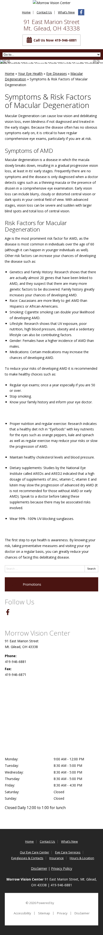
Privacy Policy (61, 868)
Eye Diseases (56, 73)
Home (26, 12)
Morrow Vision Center (37, 632)
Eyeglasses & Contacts (27, 858)
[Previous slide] (6, 61)
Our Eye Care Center (34, 852)
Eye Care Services (67, 852)
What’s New (66, 12)
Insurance (56, 858)
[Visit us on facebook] (81, 12)
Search (91, 568)
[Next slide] (96, 61)
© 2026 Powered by (40, 903)
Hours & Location (82, 858)
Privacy (62, 913)
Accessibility (22, 913)
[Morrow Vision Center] (51, 2)
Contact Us (44, 12)
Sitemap (44, 913)
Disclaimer (39, 868)
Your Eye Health (30, 73)
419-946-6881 (15, 661)
